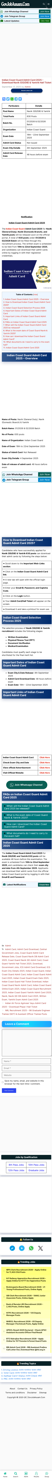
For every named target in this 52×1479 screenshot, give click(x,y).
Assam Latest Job (26, 90)
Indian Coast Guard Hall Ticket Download (22, 981)
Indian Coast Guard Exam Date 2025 (31, 978)
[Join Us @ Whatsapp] (31, 1250)
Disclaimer (32, 1392)
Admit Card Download (28, 949)
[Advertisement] (26, 50)
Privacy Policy (36, 1388)
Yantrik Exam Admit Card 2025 (23, 999)
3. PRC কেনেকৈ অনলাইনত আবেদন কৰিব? (16, 1379)
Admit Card (10, 949)
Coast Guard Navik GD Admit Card (25, 960)
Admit (8, 945)
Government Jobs (10, 967)
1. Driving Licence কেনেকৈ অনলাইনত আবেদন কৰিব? (21, 1370)
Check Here (44, 885)
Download (37, 963)
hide (35, 295)
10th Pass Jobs (36, 1165)
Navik (4, 996)
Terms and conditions (15, 1392)
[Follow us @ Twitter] (40, 1250)
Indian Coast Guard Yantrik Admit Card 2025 (29, 992)
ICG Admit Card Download (33, 967)
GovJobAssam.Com (36, 1397)
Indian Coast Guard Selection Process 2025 (24, 308)
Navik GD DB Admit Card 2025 (23, 996)
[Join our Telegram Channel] (21, 1250)
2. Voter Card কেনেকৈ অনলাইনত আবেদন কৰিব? (19, 1373)
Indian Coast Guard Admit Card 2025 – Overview (26, 299)
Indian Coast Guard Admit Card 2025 (21, 347)
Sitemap (43, 1392)
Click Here (45, 21)
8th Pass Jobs (16, 1165)
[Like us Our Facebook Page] (12, 1250)
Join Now (44, 11)
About (12, 1388)
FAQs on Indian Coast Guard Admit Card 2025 (25, 322)
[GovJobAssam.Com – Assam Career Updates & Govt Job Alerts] (15, 4)
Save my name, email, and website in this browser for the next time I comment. (24, 1082)
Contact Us (22, 1388)
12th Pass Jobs (16, 1170)
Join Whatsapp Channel (28, 784)
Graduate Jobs (36, 1170)
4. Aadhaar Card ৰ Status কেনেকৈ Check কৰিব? (21, 1376)
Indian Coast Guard (15, 229)
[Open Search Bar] (44, 4)
